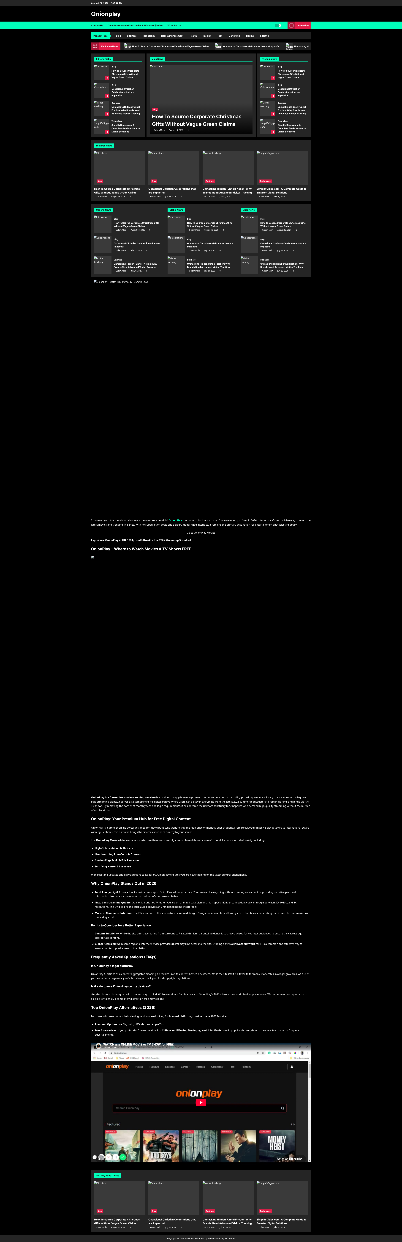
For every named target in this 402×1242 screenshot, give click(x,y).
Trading (250, 35)
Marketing (234, 35)
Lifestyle (264, 35)
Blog (118, 35)
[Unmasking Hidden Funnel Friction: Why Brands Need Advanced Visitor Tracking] (228, 168)
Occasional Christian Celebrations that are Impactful (251, 46)
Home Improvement (172, 35)
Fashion (207, 35)
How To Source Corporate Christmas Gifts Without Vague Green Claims (170, 46)
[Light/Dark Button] (278, 25)
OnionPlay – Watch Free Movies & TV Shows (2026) (135, 25)
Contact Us (97, 25)
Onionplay (106, 13)
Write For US (174, 25)
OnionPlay (175, 520)
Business (131, 35)
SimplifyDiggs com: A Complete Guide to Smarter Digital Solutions (101, 126)
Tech (219, 35)
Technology (149, 35)
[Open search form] (284, 25)
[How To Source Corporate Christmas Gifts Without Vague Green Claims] (201, 99)
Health (193, 35)
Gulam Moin (159, 130)
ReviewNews (214, 1238)
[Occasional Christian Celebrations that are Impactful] (173, 168)
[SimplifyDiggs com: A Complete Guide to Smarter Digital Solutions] (282, 168)
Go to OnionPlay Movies (201, 532)
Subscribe (303, 25)
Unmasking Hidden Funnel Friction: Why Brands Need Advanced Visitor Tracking (101, 108)
